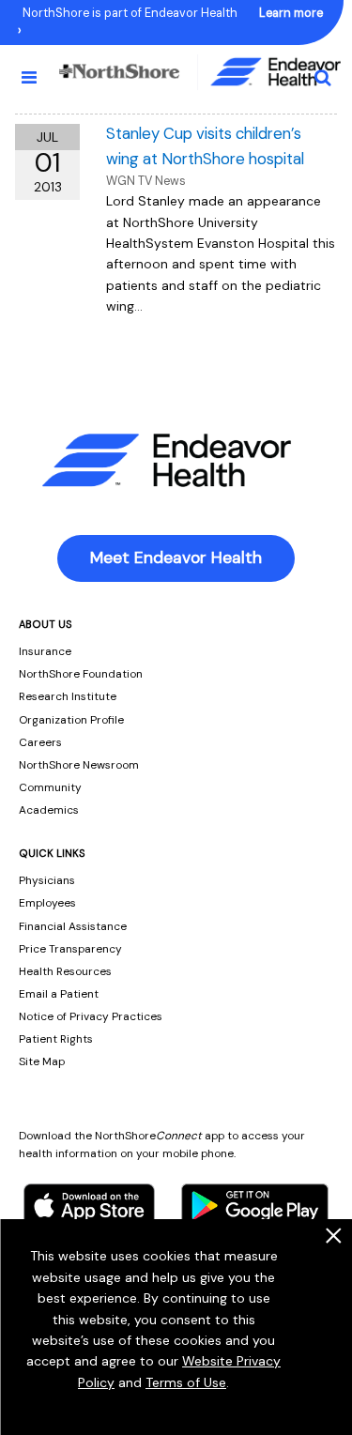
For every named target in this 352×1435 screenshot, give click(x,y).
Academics (49, 809)
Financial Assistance (73, 926)
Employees (47, 902)
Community (50, 787)
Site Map (42, 1061)
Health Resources (65, 971)
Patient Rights (56, 1038)
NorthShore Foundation (81, 673)
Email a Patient (59, 993)
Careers (40, 742)
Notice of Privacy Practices (90, 1016)
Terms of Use (185, 1382)
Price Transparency (70, 948)
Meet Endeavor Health (176, 557)
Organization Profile (71, 719)
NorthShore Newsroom (79, 764)
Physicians (47, 880)
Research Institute (67, 696)
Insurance (45, 651)
